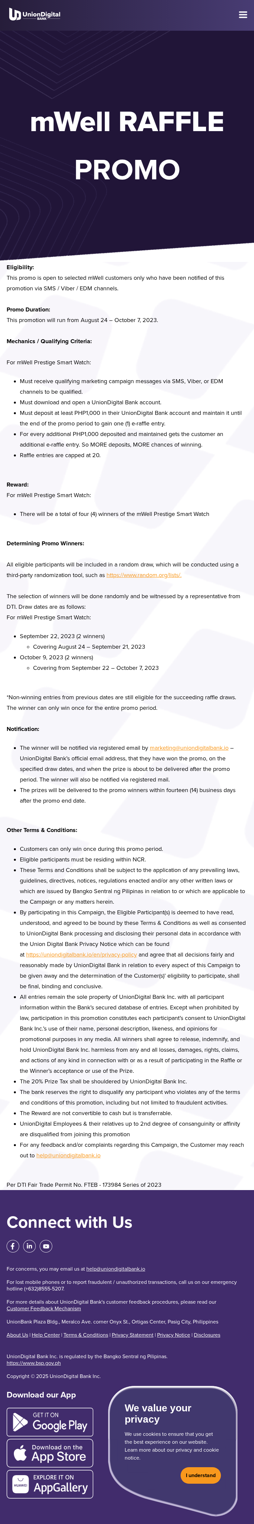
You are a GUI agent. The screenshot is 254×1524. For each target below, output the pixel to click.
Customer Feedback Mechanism (44, 1308)
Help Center (46, 1335)
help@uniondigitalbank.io (68, 1155)
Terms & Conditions (86, 1335)
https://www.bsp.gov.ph (34, 1363)
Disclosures (207, 1335)
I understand (201, 1475)
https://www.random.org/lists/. (144, 575)
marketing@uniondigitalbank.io (189, 747)
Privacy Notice (173, 1335)
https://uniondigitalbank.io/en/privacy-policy (81, 954)
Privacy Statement (132, 1335)
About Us (17, 1335)
